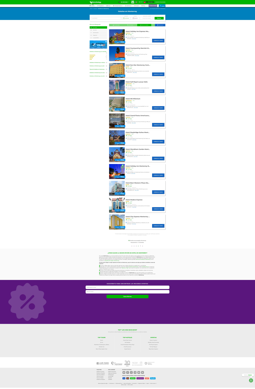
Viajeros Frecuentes (112, 371)
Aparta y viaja (123, 384)
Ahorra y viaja (130, 384)
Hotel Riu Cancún (127, 346)
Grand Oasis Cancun (127, 340)
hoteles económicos (133, 266)
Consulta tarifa (158, 40)
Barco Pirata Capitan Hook (101, 349)
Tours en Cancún (100, 376)
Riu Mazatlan (127, 342)
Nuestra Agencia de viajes (103, 383)
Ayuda (147, 383)
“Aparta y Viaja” (125, 267)
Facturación (134, 383)
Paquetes (110, 377)
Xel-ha (101, 342)
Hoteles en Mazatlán (101, 373)
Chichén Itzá (101, 346)
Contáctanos (111, 383)
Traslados (110, 379)
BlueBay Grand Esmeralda (153, 342)
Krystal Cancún (127, 349)
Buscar (159, 18)
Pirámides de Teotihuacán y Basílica (101, 344)
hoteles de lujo (145, 266)
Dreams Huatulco (153, 340)
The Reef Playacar (153, 346)
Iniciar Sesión (150, 2)
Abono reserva (153, 383)
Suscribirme (127, 296)
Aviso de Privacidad (127, 383)
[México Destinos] (96, 2)
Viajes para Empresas (112, 373)
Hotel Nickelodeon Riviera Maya (127, 344)
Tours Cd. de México (101, 374)
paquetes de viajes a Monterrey (112, 260)
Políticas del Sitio (119, 383)
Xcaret (101, 340)
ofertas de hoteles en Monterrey (143, 259)
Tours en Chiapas (100, 377)
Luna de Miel (110, 376)
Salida (135, 16)
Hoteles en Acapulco (101, 379)
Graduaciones (111, 374)
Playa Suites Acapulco (153, 349)
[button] (119, 5)
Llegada (126, 16)
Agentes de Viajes (141, 383)
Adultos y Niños (147, 16)
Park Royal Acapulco (153, 344)
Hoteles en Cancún (100, 371)
